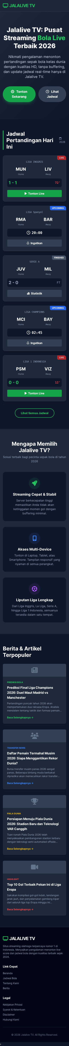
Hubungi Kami (11, 1019)
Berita (6, 988)
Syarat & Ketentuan (14, 1009)
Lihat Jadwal (53, 94)
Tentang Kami (11, 983)
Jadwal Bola (10, 978)
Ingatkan (36, 243)
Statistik (36, 293)
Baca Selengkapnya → (20, 717)
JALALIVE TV (22, 5)
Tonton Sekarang (19, 94)
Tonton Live (35, 193)
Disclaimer (9, 1014)
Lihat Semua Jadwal (34, 413)
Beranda (8, 973)
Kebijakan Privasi (12, 1004)
